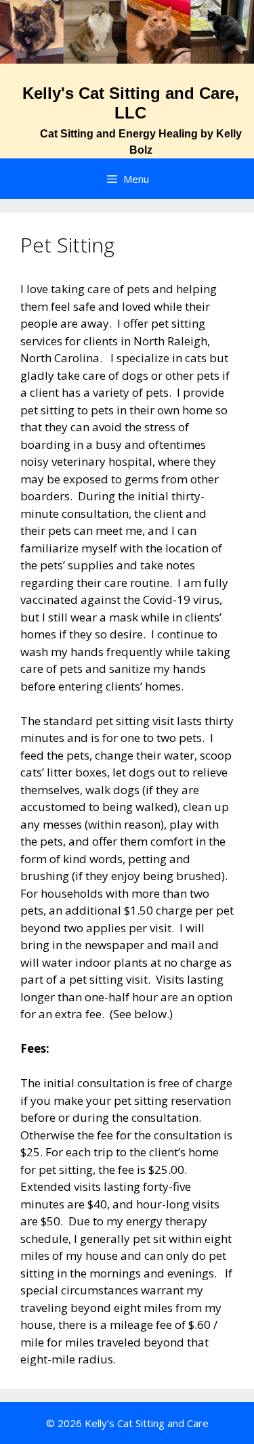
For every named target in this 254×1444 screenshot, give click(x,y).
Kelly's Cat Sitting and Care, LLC (130, 103)
